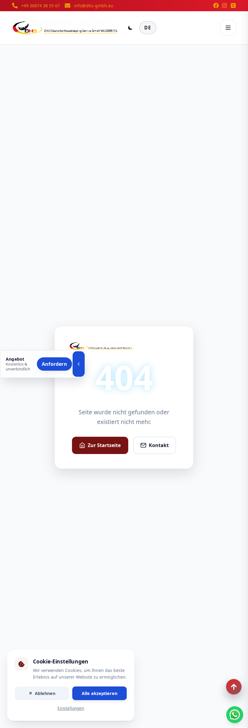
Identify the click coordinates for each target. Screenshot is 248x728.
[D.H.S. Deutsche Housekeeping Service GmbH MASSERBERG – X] (233, 5)
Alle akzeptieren (99, 693)
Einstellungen (70, 708)
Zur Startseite (104, 445)
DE (147, 28)
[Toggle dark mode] (130, 27)
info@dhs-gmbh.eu (93, 5)
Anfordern (54, 364)
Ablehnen (45, 693)
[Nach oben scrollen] (234, 687)
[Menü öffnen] (228, 27)
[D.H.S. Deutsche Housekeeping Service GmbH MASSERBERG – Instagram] (224, 5)
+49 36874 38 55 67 (40, 5)
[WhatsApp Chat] (234, 714)
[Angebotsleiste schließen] (79, 364)
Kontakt (159, 445)
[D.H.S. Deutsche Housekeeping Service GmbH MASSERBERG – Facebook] (216, 5)
